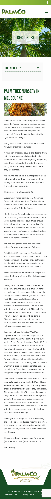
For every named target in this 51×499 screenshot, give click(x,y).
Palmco (17, 134)
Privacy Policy (28, 494)
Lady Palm (9, 378)
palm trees (9, 163)
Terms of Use (11, 494)
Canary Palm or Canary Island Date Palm (22, 285)
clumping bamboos (22, 263)
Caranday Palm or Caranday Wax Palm (21, 332)
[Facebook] (47, 2)
